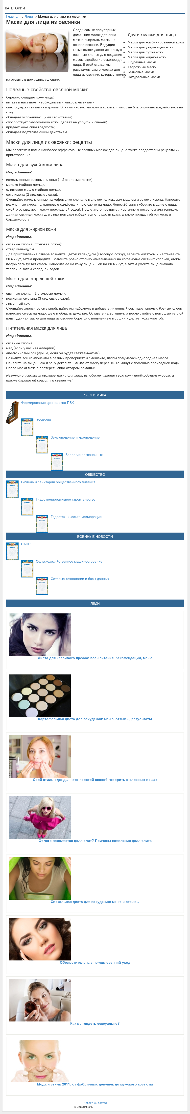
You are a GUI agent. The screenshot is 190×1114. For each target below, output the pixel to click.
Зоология (43, 419)
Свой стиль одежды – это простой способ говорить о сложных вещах (95, 779)
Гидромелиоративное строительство (65, 499)
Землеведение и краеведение (75, 437)
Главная (13, 16)
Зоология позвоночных (84, 454)
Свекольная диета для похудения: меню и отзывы (95, 901)
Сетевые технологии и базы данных (80, 578)
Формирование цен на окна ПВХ (47, 402)
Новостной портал (95, 1103)
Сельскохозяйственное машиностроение (69, 561)
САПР (25, 543)
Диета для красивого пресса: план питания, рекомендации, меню (95, 657)
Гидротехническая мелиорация (76, 516)
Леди (29, 16)
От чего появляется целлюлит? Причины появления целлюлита (95, 840)
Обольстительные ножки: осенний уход (95, 962)
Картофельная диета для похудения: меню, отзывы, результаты (95, 718)
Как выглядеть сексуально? (95, 1023)
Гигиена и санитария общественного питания (58, 481)
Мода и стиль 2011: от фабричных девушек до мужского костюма (95, 1084)
